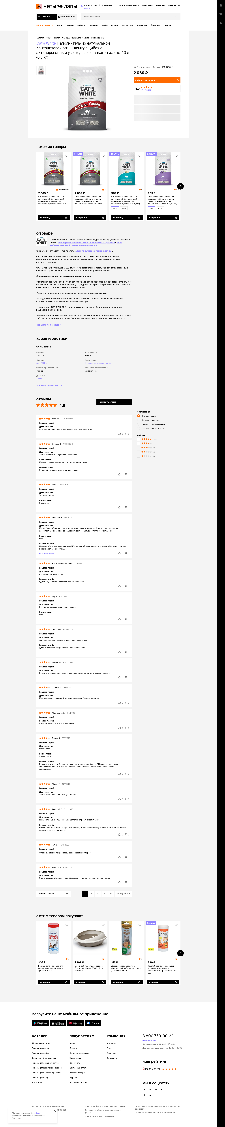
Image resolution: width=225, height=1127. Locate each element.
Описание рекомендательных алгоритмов (155, 1113)
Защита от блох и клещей (44, 1058)
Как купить (74, 1063)
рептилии (142, 25)
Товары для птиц (40, 1078)
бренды (155, 25)
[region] (108, 25)
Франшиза (112, 1058)
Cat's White (46, 43)
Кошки (70, 25)
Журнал (73, 1078)
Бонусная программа (79, 1053)
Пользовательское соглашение (99, 1116)
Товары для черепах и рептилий (47, 1073)
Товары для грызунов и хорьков (47, 1068)
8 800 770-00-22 (157, 1036)
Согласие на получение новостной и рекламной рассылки (157, 1107)
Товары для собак (40, 1053)
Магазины (111, 1043)
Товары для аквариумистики (45, 1063)
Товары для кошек (40, 1048)
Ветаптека (127, 25)
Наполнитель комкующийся (97, 363)
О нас (109, 1048)
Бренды (73, 1048)
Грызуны (93, 25)
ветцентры (174, 5)
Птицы (114, 25)
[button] (157, 88)
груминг (160, 5)
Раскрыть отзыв (46, 553)
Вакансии (111, 1053)
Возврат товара (77, 1073)
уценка (167, 25)
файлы (37, 1113)
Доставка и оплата (78, 1068)
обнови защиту (44, 25)
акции (60, 25)
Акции (72, 1043)
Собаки (81, 25)
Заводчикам (75, 1058)
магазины (147, 5)
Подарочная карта (41, 1043)
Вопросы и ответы (78, 1082)
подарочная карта (129, 5)
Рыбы (105, 25)
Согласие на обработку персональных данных (102, 1111)
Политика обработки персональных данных (105, 1106)
